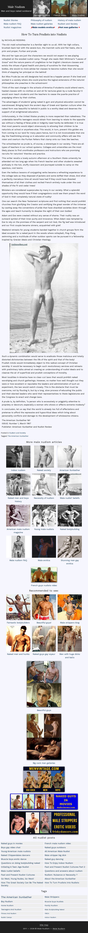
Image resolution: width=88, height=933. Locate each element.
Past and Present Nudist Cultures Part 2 (65, 867)
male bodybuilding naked (54, 909)
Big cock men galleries (44, 763)
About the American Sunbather (60, 878)
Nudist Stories (11, 20)
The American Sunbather (18, 436)
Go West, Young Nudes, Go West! (17, 878)
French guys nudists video (44, 585)
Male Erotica (78, 15)
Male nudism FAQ (12, 24)
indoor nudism (50, 917)
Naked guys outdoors (55, 847)
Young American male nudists (16, 851)
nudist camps (6, 917)
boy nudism (7, 901)
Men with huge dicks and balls (69, 656)
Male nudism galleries (42, 24)
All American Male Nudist (57, 851)
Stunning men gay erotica (70, 562)
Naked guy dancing (54, 859)
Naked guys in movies (11, 843)
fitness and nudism (8, 913)
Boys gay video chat (10, 847)
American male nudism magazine (18, 531)
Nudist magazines (12, 27)
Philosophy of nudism (41, 20)
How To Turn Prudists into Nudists (62, 882)
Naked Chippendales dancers (15, 855)
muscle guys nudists (54, 901)
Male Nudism (16, 7)
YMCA (47, 913)
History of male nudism (69, 20)
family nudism (51, 905)
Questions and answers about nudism (63, 871)
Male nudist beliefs (10, 871)
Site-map (44, 925)
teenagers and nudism (11, 909)
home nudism (7, 905)
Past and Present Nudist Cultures (18, 875)
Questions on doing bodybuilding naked (20, 863)
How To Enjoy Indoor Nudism (59, 863)
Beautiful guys (44, 710)
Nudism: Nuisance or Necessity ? (61, 875)
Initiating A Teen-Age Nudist (15, 867)
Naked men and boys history (18, 500)
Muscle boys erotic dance (13, 859)
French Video (60, 15)
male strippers (52, 897)
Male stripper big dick (55, 855)
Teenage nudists (41, 15)
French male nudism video (58, 843)
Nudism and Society (68, 24)
